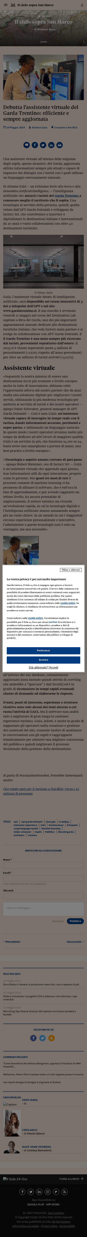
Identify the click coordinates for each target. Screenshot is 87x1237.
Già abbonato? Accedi (43, 667)
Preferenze (43, 650)
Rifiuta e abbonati (71, 570)
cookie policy (67, 603)
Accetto (43, 660)
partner (53, 622)
